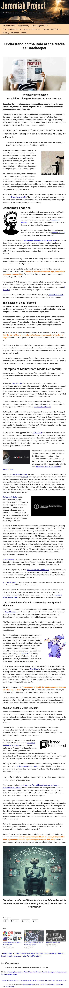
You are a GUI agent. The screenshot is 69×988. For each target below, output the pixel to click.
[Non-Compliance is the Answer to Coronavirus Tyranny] (34, 936)
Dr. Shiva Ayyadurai (20, 474)
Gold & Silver (44, 984)
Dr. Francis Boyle (9, 560)
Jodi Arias (24, 654)
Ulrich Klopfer (35, 669)
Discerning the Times (40, 25)
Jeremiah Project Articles (40, 980)
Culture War (7, 953)
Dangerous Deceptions (31, 29)
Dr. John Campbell (9, 582)
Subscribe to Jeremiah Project (58, 980)
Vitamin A (24, 477)
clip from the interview (42, 407)
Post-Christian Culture (11, 29)
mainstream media (19, 956)
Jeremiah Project (9, 25)
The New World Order (51, 29)
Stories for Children (26, 980)
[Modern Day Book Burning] (56, 936)
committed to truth (56, 295)
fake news (39, 953)
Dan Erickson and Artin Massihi (38, 570)
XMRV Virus (37, 433)
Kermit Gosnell (10, 612)
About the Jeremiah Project (10, 980)
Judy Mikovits (17, 383)
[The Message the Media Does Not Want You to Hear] (12, 936)
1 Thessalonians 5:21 (18, 197)
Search (23, 33)
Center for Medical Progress (25, 953)
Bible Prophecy (23, 25)
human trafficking (58, 953)
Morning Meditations (11, 33)
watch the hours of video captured (27, 766)
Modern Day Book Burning (53, 942)
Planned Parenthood (34, 956)
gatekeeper (48, 953)
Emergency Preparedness (31, 984)
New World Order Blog (56, 984)
